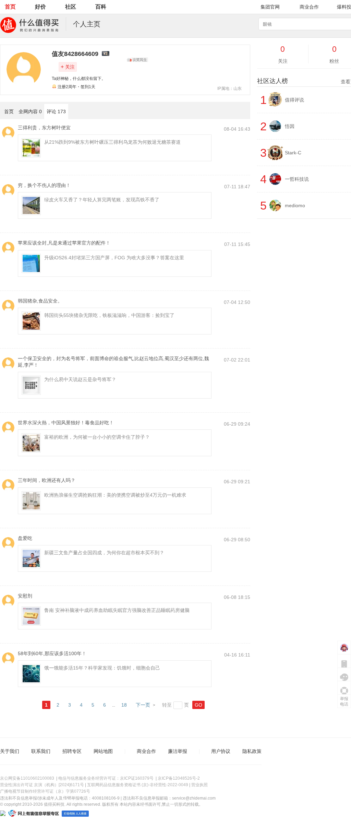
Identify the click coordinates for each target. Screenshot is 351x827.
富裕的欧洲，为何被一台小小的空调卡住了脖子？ (97, 437)
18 (124, 705)
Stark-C (293, 152)
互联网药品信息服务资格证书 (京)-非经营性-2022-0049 (137, 784)
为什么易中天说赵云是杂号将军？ (80, 379)
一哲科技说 (297, 179)
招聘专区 (72, 751)
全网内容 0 (30, 111)
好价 (40, 7)
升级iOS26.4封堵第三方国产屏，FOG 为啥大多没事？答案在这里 (114, 257)
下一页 (143, 705)
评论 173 (56, 111)
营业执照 (199, 784)
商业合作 (309, 7)
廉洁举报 (177, 751)
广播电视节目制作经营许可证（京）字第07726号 (45, 791)
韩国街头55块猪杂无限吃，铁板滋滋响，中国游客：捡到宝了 (109, 315)
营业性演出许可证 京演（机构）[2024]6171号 (42, 784)
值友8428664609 (75, 53)
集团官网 (270, 7)
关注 (68, 67)
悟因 (289, 126)
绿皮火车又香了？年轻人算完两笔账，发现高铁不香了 (101, 199)
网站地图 (103, 751)
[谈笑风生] (137, 59)
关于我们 (9, 751)
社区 (70, 7)
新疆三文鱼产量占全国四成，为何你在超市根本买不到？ (104, 552)
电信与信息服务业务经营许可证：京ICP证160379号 (106, 778)
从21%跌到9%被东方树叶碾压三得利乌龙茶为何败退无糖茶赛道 (112, 142)
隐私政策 (252, 751)
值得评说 (294, 100)
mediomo (295, 205)
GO (198, 705)
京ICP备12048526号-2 (179, 778)
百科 (100, 7)
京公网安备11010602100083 (27, 778)
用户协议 (220, 751)
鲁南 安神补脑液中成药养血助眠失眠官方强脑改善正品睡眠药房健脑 (117, 610)
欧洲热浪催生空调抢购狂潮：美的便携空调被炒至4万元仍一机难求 (115, 495)
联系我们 (40, 751)
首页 (10, 7)
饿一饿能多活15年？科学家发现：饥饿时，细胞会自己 (102, 668)
